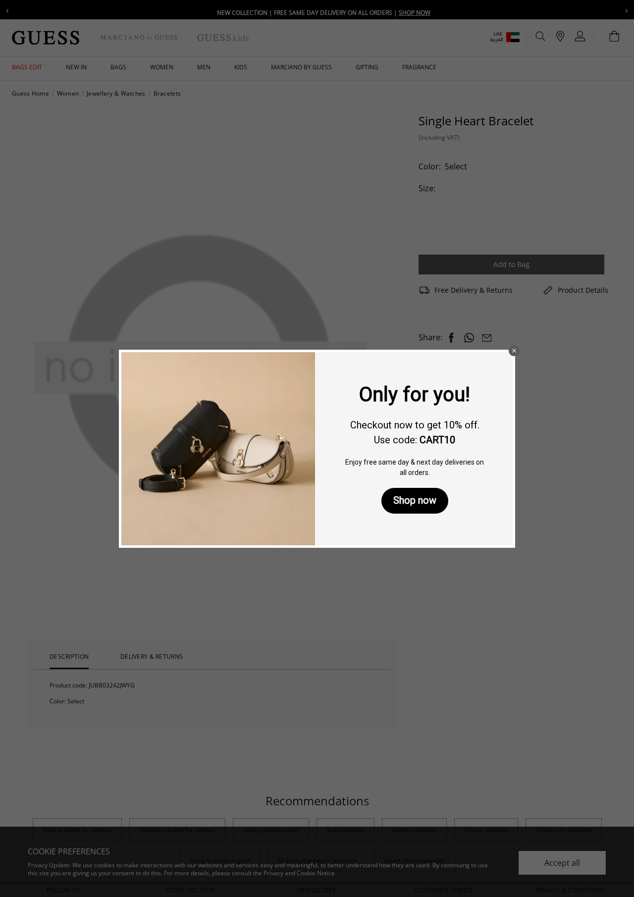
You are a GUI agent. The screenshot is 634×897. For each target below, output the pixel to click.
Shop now (414, 500)
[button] (514, 350)
